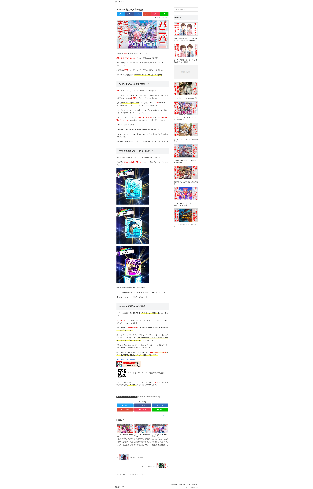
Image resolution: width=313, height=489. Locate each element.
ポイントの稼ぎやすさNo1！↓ (126, 360)
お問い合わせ (173, 484)
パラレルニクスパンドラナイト (152, 396)
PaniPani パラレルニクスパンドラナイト (127, 396)
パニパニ (141, 396)
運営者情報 (194, 484)
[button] (196, 10)
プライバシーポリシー (184, 484)
